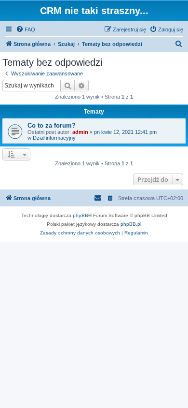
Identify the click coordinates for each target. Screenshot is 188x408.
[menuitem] (25, 29)
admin (80, 132)
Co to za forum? (51, 125)
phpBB (80, 215)
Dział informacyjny (54, 138)
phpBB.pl (131, 224)
